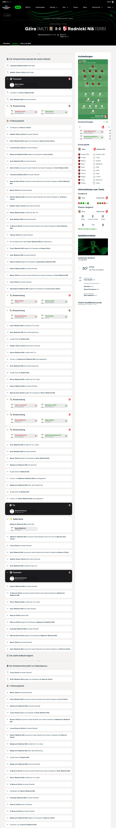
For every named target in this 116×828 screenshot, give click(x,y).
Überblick (6, 43)
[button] (54, 7)
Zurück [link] (8, 15)
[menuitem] (18, 7)
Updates (15, 43)
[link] (18, 7)
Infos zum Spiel (25, 43)
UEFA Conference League (6, 7)
